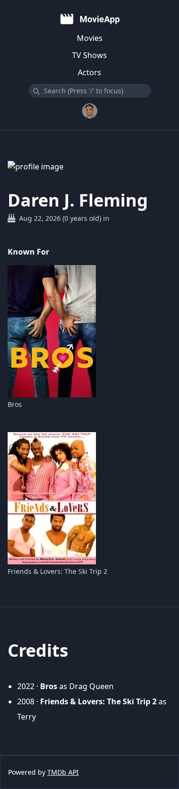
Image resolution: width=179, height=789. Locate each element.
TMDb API (63, 772)
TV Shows (89, 55)
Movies (90, 38)
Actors (89, 72)
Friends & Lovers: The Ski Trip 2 (57, 571)
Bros (15, 404)
